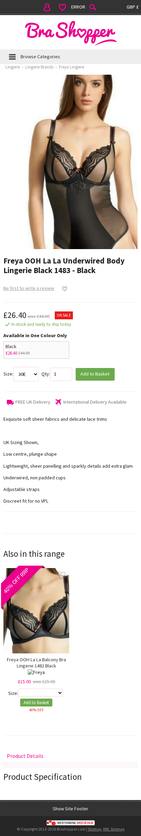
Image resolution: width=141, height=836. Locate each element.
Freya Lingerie (71, 67)
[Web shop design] (70, 823)
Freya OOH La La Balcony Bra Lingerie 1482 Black (36, 662)
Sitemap (95, 829)
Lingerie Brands (39, 67)
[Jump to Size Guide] (70, 767)
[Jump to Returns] (70, 765)
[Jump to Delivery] (70, 763)
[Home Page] (70, 33)
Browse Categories (40, 56)
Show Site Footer (70, 809)
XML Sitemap (114, 829)
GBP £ (133, 7)
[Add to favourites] (63, 288)
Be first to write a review (28, 288)
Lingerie (12, 67)
